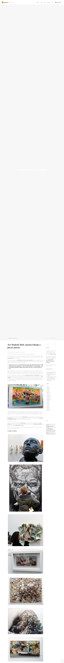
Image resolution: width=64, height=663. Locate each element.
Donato (52, 428)
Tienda (53, 433)
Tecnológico (51, 433)
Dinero (55, 427)
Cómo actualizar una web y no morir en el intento (51, 375)
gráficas (54, 430)
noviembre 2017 (49, 396)
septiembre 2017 (49, 399)
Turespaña (55, 433)
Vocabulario (49, 434)
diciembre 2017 (49, 395)
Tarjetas (48, 433)
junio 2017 (48, 403)
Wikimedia (53, 434)
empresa (47, 429)
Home (46, 338)
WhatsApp (51, 434)
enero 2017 (48, 410)
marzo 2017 (48, 407)
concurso (48, 427)
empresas (51, 429)
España (48, 430)
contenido (51, 427)
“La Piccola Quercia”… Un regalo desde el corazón (51, 380)
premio (47, 432)
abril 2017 (48, 406)
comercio (48, 424)
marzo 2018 (48, 391)
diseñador (50, 428)
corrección (53, 427)
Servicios (37, 2)
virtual (46, 434)
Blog (41, 2)
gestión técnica (52, 430)
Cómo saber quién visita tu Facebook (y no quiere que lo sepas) (51, 373)
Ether (49, 430)
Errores (47, 430)
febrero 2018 (48, 392)
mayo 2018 (48, 388)
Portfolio (44, 2)
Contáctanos (48, 2)
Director (47, 428)
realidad (47, 433)
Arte (48, 338)
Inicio (52, 2)
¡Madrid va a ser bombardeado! (51, 378)
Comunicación (50, 426)
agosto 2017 (48, 400)
